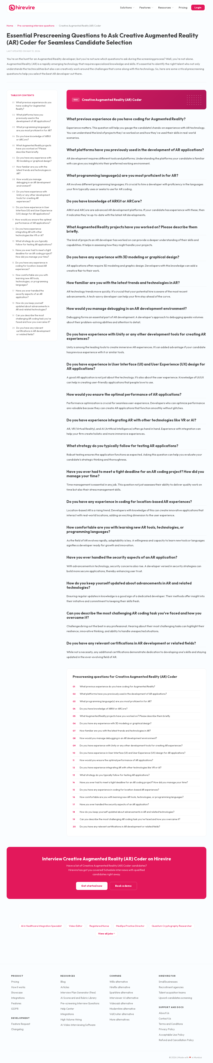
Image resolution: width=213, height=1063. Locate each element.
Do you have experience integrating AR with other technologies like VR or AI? (28, 232)
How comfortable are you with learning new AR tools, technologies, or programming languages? (30, 279)
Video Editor (75, 925)
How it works (18, 987)
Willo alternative (118, 981)
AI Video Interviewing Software (78, 1024)
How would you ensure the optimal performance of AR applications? (31, 221)
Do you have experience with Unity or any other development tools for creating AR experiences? (31, 196)
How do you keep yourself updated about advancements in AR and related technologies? (30, 306)
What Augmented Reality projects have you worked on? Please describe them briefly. (31, 148)
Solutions (126, 7)
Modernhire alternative (122, 1008)
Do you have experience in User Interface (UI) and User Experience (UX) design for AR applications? (32, 210)
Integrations (18, 997)
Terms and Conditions (171, 1023)
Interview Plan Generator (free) (78, 992)
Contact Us (165, 1018)
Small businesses (168, 981)
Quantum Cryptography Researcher (172, 925)
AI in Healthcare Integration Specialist (41, 925)
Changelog (17, 1029)
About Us (164, 1013)
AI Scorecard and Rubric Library (78, 997)
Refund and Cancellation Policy (176, 1040)
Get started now (91, 885)
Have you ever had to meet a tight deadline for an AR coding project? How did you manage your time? (32, 253)
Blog (63, 981)
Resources (164, 7)
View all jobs (105, 933)
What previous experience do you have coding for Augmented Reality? (31, 105)
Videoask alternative (121, 1003)
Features (144, 7)
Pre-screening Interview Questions (79, 1003)
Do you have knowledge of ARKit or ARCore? (31, 138)
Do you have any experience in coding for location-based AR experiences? (30, 266)
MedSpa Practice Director (130, 925)
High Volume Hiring (71, 1019)
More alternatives (119, 1019)
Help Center (67, 1008)
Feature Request (20, 1023)
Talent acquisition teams (172, 992)
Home (10, 25)
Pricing (183, 7)
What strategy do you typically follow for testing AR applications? (32, 243)
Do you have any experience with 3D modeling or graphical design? (32, 159)
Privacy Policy (167, 1029)
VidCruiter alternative (121, 1014)
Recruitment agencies (171, 987)
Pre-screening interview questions (35, 25)
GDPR (14, 1008)
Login (198, 7)
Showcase (17, 992)
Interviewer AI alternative (123, 997)
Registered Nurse (99, 925)
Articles (64, 987)
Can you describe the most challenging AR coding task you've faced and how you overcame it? (31, 318)
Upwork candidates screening (175, 997)
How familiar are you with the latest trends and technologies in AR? (31, 170)
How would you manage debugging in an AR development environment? (31, 182)
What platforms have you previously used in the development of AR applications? (31, 118)
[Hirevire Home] (21, 7)
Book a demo (123, 885)
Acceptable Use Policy (171, 1034)
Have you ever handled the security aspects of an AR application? (28, 294)
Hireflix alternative (119, 987)
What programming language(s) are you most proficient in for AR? (32, 129)
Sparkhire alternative (121, 992)
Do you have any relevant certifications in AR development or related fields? (31, 331)
